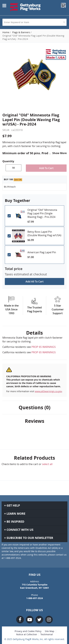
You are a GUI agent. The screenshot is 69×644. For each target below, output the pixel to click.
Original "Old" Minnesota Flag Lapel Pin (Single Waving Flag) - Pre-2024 (42, 213)
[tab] (34, 333)
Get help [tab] (13, 505)
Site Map (49, 631)
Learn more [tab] (16, 514)
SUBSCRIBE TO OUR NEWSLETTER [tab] (30, 538)
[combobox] (34, 22)
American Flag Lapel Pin (41, 252)
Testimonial (46, 634)
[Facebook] (20, 619)
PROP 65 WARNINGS (43, 347)
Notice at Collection (26, 634)
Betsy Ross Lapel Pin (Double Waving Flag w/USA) (44, 233)
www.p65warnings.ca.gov (48, 391)
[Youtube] (29, 619)
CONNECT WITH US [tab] (20, 530)
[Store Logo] (25, 7)
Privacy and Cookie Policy (28, 631)
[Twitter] (39, 619)
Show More (59, 153)
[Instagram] (48, 619)
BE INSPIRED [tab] (15, 522)
